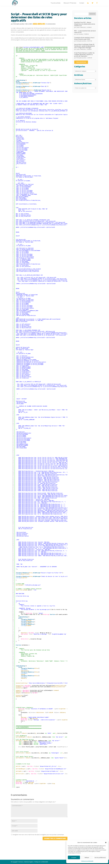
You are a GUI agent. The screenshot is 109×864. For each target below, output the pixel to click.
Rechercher (92, 14)
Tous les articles (55, 3)
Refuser (87, 857)
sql (43, 24)
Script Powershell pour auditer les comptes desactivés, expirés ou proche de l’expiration (84, 54)
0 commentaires (51, 24)
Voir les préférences (100, 857)
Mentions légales (28, 862)
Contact (81, 3)
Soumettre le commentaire (55, 838)
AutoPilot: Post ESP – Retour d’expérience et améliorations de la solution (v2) (84, 24)
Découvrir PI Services (70, 3)
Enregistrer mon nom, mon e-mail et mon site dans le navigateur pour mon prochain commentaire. (38, 834)
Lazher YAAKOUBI (81, 27)
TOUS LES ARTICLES (81, 62)
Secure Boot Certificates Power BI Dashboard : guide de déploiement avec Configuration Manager (84, 46)
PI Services (20, 862)
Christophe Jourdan (18, 24)
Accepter (73, 857)
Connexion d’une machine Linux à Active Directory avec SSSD (84, 38)
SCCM (35, 24)
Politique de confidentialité (87, 861)
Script (39, 24)
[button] (106, 842)
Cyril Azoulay (79, 34)
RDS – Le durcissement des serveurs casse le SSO (85, 31)
